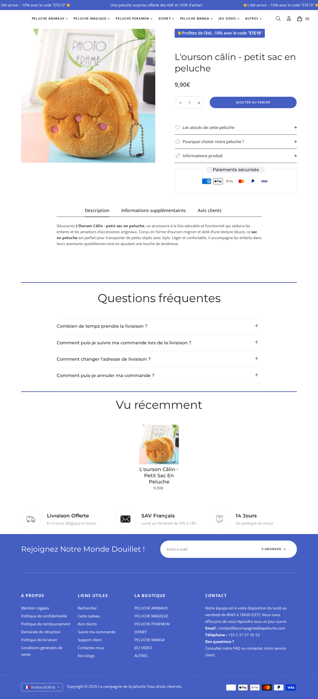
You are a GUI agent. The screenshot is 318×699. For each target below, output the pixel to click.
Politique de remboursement (45, 623)
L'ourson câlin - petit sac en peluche (159, 475)
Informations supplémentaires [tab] (153, 210)
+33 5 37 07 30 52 (244, 634)
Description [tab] (97, 210)
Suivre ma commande (96, 631)
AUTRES (141, 655)
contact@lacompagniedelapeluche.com (252, 628)
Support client (90, 639)
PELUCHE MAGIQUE (151, 615)
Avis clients (87, 623)
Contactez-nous (91, 647)
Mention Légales (35, 607)
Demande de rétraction (41, 631)
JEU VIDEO (143, 647)
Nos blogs (86, 655)
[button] (278, 18)
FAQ (236, 648)
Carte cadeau (89, 615)
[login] (289, 18)
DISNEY (140, 631)
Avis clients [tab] (210, 210)
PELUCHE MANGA (149, 639)
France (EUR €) (43, 687)
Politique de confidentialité (44, 615)
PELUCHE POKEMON (152, 623)
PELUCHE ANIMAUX (151, 607)
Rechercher (87, 607)
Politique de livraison (39, 639)
